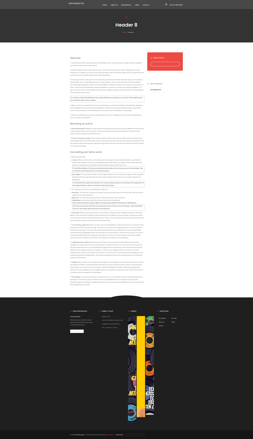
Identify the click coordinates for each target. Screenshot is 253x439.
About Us (161, 322)
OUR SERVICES (126, 5)
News (173, 322)
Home (104, 5)
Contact (161, 326)
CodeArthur (110, 434)
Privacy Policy (119, 434)
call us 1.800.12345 (176, 5)
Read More (78, 331)
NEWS (137, 5)
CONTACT (146, 5)
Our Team (174, 318)
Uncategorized (155, 89)
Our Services (162, 318)
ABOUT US (114, 5)
